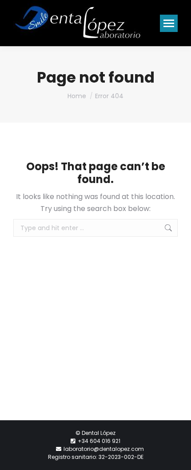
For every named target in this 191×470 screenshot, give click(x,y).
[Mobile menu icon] (169, 23)
